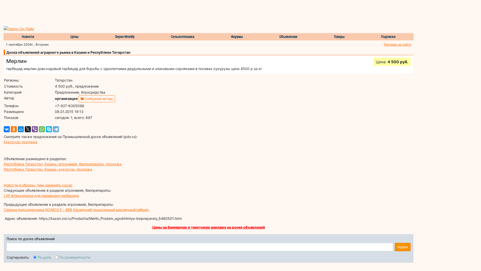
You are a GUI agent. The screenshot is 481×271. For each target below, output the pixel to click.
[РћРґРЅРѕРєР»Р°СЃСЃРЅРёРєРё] (14, 129)
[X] (28, 129)
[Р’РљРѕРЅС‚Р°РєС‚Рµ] (7, 129)
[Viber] (35, 129)
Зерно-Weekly (125, 37)
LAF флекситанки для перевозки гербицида (41, 195)
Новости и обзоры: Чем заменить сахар (38, 185)
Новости (28, 37)
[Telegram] (56, 129)
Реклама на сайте (397, 44)
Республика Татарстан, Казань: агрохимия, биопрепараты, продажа (63, 164)
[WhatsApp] (42, 129)
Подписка (388, 37)
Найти (403, 247)
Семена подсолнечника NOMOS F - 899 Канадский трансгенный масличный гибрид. (77, 210)
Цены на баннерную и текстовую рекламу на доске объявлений (208, 227)
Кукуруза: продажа (20, 142)
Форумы (237, 37)
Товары (339, 37)
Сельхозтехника (182, 37)
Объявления (288, 37)
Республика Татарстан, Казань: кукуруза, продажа (48, 169)
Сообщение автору (98, 99)
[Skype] (49, 129)
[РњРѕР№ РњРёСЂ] (21, 129)
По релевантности (74, 257)
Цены (74, 37)
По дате (44, 257)
